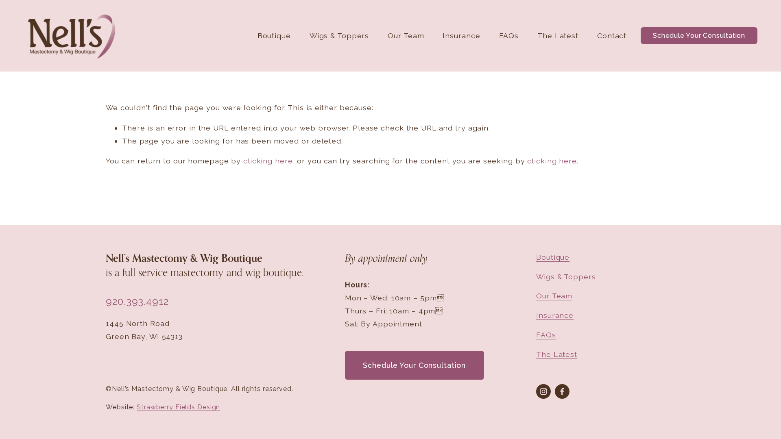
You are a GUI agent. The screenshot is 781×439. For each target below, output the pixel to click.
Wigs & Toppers (339, 35)
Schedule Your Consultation (699, 35)
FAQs (509, 35)
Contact (611, 35)
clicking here (268, 160)
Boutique (274, 35)
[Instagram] (543, 391)
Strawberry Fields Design (178, 407)
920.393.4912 (137, 301)
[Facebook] (562, 391)
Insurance (461, 35)
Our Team (406, 35)
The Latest (557, 35)
